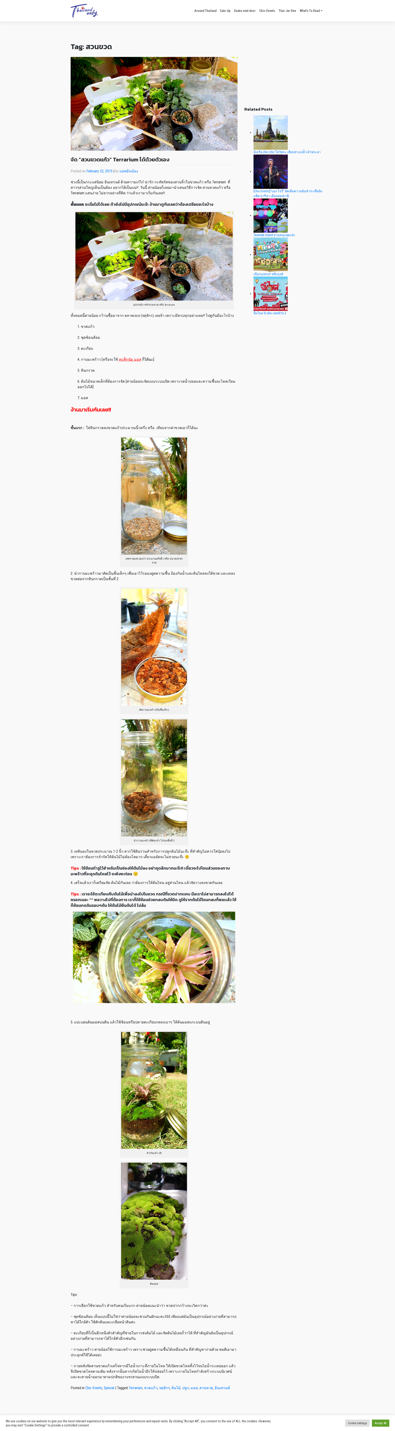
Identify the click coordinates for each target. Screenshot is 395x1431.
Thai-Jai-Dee (287, 11)
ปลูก (185, 1388)
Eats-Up (225, 11)
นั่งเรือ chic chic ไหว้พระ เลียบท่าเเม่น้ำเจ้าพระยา (287, 152)
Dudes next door (245, 11)
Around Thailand (205, 11)
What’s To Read (310, 11)
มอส (194, 1388)
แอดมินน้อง (129, 171)
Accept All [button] (381, 1423)
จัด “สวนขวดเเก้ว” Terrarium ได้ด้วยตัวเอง (120, 159)
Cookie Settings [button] (357, 1423)
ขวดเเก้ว (150, 1388)
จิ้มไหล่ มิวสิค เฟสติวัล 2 (270, 313)
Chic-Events (267, 11)
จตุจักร (164, 1388)
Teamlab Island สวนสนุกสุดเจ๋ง (274, 235)
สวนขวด (206, 1388)
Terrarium (135, 1388)
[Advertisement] (284, 69)
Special (109, 1388)
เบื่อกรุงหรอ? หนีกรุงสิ (268, 274)
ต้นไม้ (176, 1388)
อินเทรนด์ (222, 1388)
